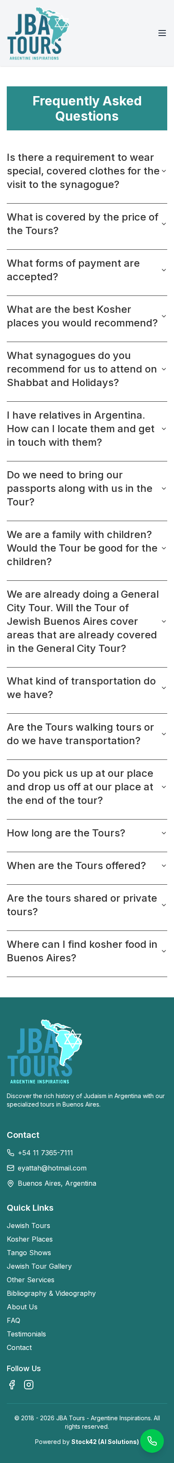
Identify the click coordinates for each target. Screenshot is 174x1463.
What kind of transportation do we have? (81, 688)
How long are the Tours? (66, 833)
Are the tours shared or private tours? (82, 905)
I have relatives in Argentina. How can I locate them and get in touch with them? (81, 428)
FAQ (13, 1320)
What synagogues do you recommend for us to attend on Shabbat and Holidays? (82, 369)
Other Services (30, 1279)
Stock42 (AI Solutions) (105, 1441)
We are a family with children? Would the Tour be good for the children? (82, 548)
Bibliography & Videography (51, 1293)
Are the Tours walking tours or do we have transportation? (80, 734)
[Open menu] (162, 33)
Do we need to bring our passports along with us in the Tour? (79, 488)
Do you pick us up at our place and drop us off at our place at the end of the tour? (80, 786)
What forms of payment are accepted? (73, 270)
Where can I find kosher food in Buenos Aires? (82, 951)
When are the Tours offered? (76, 865)
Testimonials (26, 1334)
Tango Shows (29, 1252)
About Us (22, 1307)
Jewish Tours (28, 1225)
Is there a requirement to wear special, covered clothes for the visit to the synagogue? (83, 170)
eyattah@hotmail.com (52, 1168)
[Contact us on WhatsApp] (152, 1441)
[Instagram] (29, 1385)
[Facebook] (12, 1385)
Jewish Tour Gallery (39, 1266)
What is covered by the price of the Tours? (82, 224)
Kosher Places (30, 1239)
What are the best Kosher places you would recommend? (82, 316)
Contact (19, 1347)
